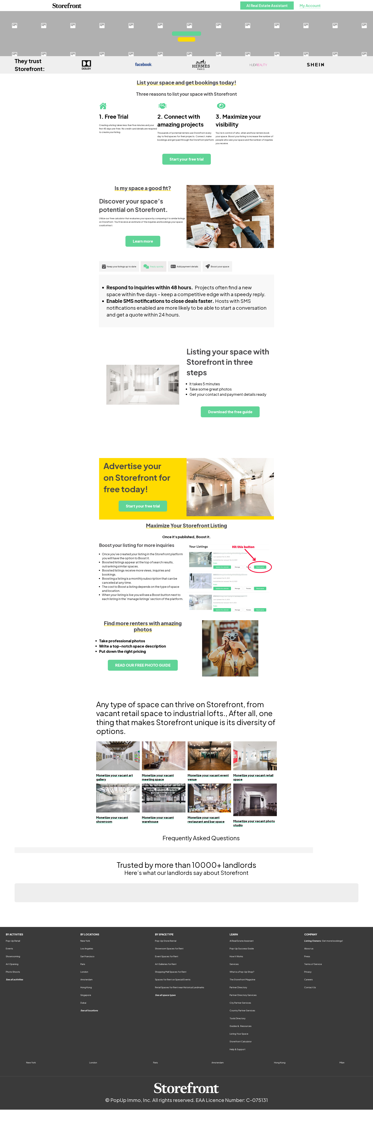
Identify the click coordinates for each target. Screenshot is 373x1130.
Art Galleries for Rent (165, 964)
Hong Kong (86, 987)
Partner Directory (238, 987)
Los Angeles (86, 948)
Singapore (85, 995)
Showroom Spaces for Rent (169, 948)
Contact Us (310, 987)
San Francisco (87, 956)
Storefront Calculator (241, 1041)
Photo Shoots (13, 971)
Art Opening (12, 964)
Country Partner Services (242, 1010)
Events (9, 948)
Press (307, 956)
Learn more (143, 241)
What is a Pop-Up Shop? (242, 971)
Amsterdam (86, 979)
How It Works (236, 956)
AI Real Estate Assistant (267, 5)
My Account (310, 5)
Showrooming (13, 956)
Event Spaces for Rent (166, 956)
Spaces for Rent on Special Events (172, 979)
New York (85, 940)
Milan (341, 1062)
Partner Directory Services (243, 995)
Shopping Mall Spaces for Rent (170, 971)
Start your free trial (187, 159)
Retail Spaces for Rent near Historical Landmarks (179, 987)
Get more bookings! (323, 940)
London (84, 971)
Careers (308, 979)
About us (308, 948)
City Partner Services (240, 1002)
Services (234, 964)
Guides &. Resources (240, 1026)
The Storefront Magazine (242, 979)
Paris (82, 964)
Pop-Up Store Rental (165, 940)
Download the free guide (230, 411)
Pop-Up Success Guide (242, 948)
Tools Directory (238, 1018)
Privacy (308, 971)
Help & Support (237, 1049)
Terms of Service (313, 964)
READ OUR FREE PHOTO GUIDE (142, 665)
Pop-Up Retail (13, 940)
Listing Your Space (239, 1033)
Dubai (83, 1002)
